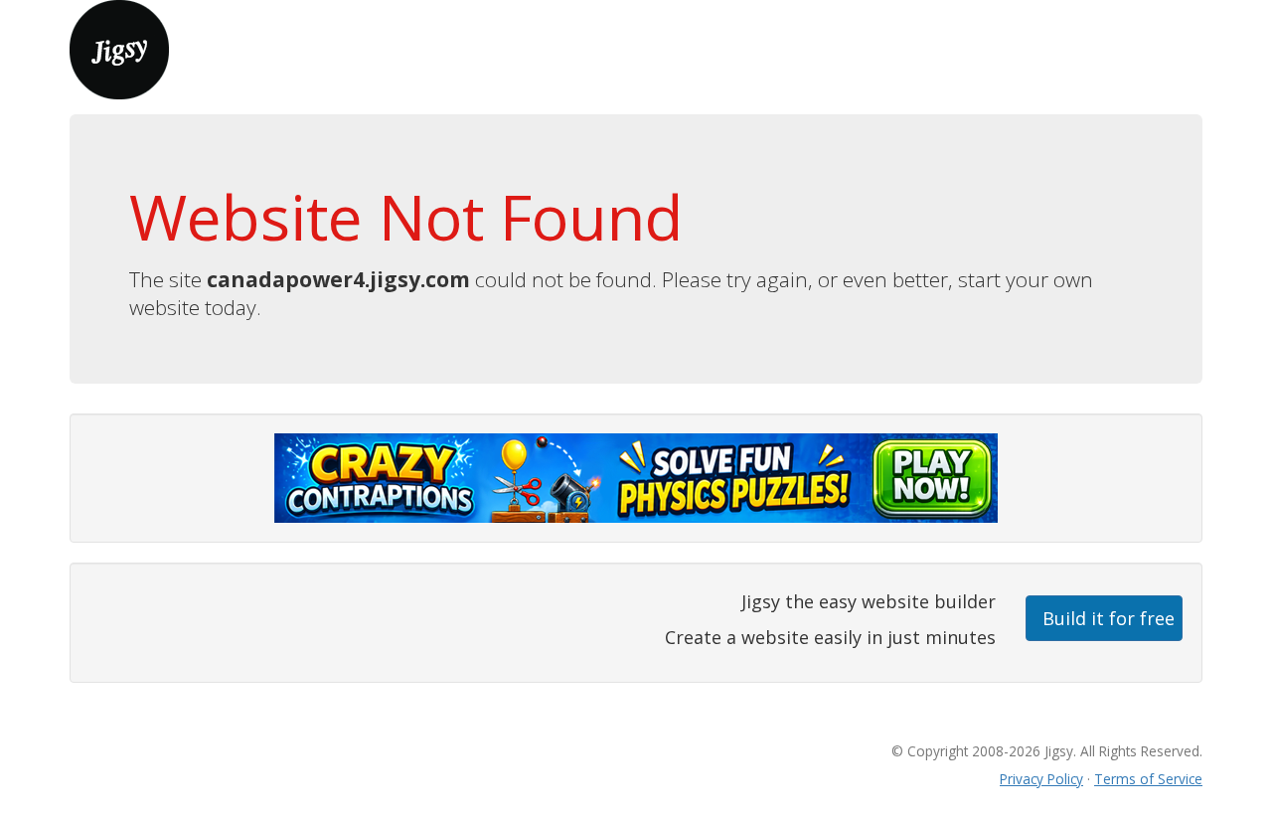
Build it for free (1108, 618)
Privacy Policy (1041, 778)
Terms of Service (1148, 778)
